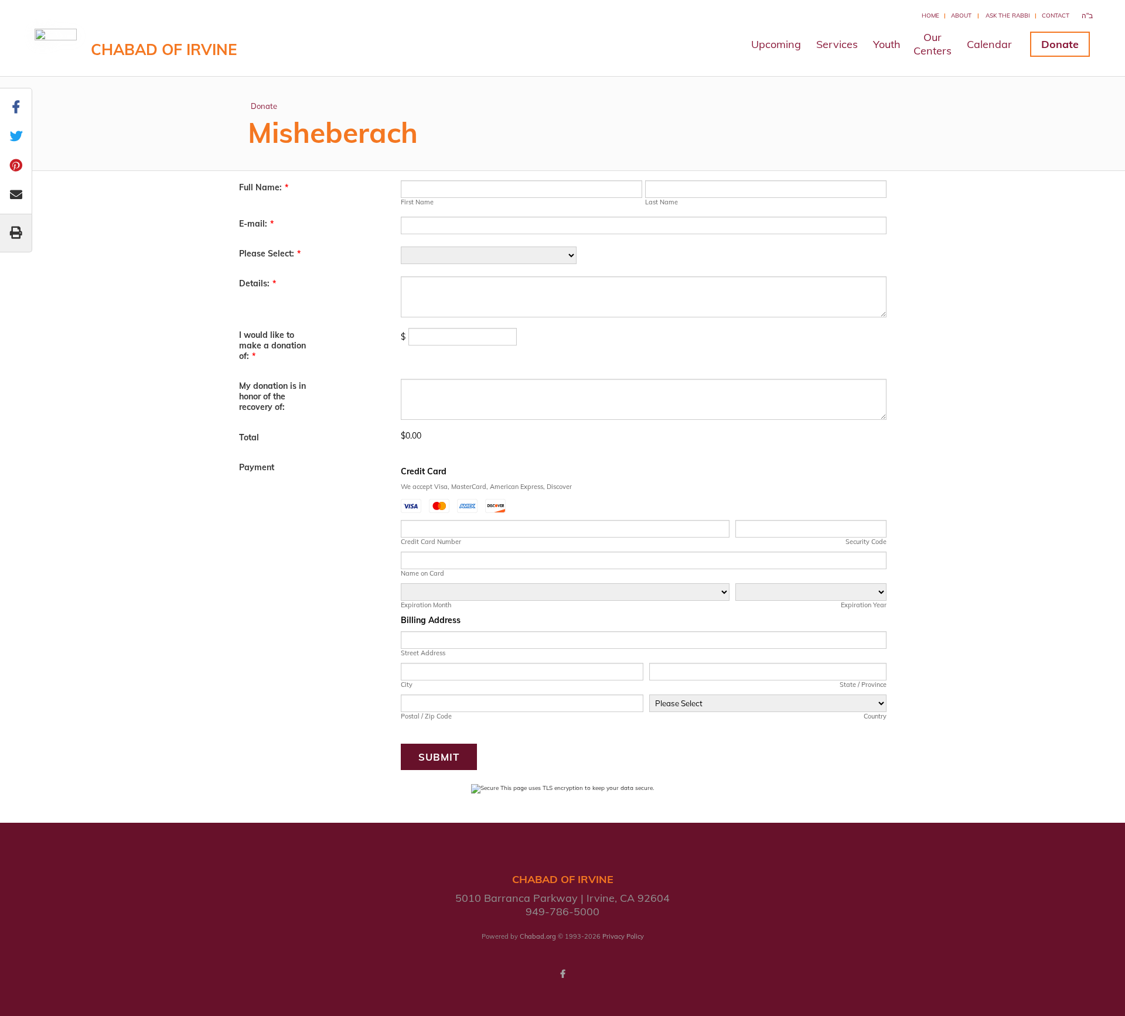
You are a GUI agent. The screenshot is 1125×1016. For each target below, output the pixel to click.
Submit (438, 757)
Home (930, 15)
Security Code (866, 542)
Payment (256, 467)
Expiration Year (863, 605)
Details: (257, 283)
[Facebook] (562, 974)
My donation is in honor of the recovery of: (272, 396)
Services (837, 44)
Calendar (989, 44)
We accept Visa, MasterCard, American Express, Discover (486, 487)
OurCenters (932, 43)
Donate (1060, 44)
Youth (887, 44)
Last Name (661, 202)
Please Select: (270, 253)
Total (249, 437)
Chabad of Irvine (164, 49)
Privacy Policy (623, 936)
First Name (417, 202)
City (406, 684)
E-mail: (256, 223)
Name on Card (422, 573)
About (961, 15)
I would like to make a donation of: (272, 345)
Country (875, 716)
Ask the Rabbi (1008, 15)
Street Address (423, 653)
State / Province (863, 684)
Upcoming (776, 44)
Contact (1055, 15)
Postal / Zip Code (426, 716)
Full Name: (263, 187)
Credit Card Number (431, 542)
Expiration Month (426, 605)
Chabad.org (538, 936)
